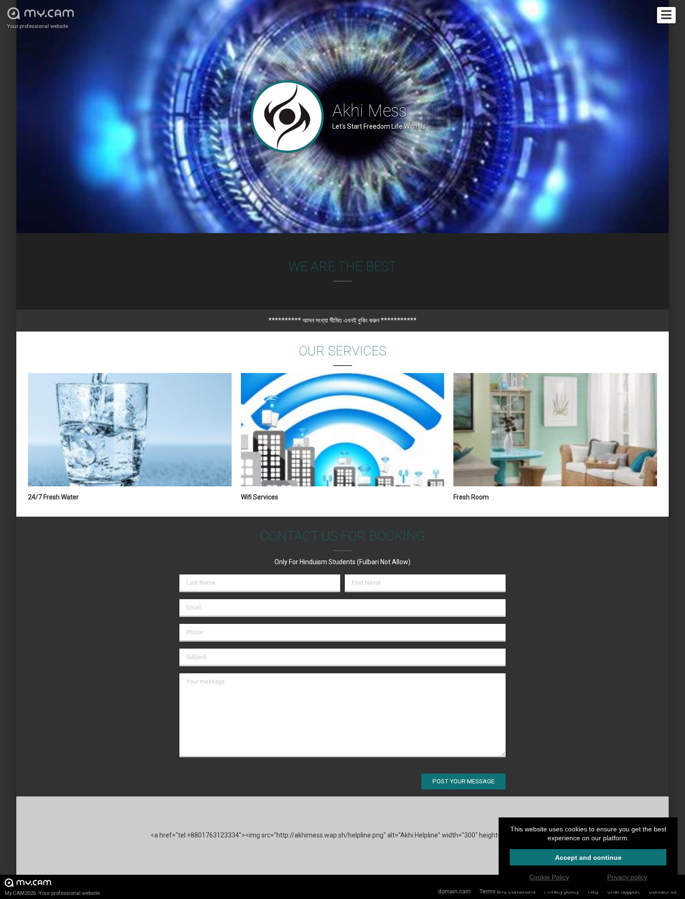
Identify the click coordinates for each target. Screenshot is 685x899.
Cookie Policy (549, 877)
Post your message (463, 781)
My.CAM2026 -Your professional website (52, 893)
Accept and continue (588, 857)
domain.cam (454, 891)
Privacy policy (627, 877)
